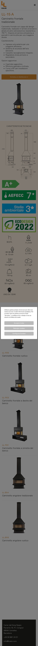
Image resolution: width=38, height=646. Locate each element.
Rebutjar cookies (19, 328)
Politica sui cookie (16, 317)
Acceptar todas (19, 323)
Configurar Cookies (19, 333)
